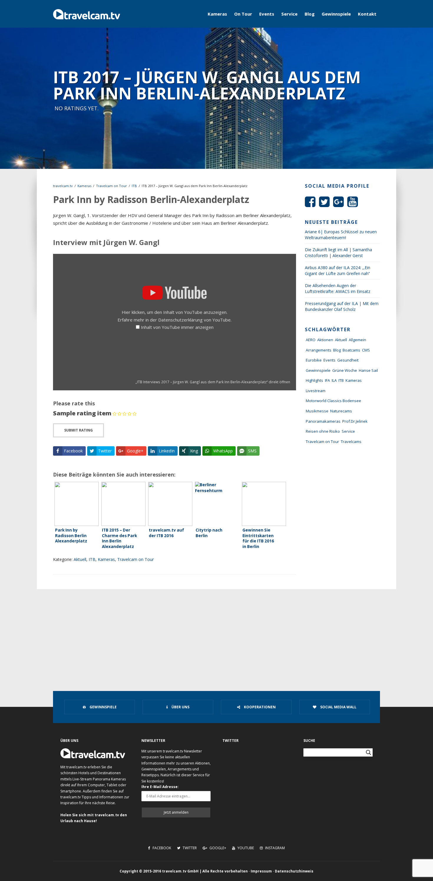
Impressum (261, 871)
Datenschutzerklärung (180, 320)
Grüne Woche (344, 370)
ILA (334, 380)
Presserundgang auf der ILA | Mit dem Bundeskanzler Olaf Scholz (342, 306)
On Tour (243, 14)
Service (289, 14)
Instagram (274, 847)
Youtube (245, 847)
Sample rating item (82, 413)
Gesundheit (347, 360)
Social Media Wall (337, 707)
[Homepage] (86, 14)
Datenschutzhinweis (294, 871)
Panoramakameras (323, 421)
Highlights (314, 380)
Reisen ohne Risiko (323, 431)
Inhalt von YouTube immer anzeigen (177, 327)
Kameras (217, 14)
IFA (327, 380)
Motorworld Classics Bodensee (333, 400)
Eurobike (314, 360)
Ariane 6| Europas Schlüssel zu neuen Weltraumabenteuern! (341, 234)
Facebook (161, 847)
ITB (134, 186)
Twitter (189, 847)
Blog (310, 14)
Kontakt (367, 14)
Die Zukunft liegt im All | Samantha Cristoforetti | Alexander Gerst (338, 252)
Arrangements (318, 350)
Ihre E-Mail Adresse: (160, 786)
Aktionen (325, 339)
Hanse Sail (368, 370)
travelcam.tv (63, 186)
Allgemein (357, 339)
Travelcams (351, 441)
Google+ (217, 847)
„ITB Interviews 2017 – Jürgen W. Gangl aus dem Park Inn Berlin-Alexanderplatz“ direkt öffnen (212, 381)
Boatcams (351, 350)
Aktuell (80, 559)
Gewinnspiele (336, 14)
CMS (366, 350)
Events (266, 14)
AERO (310, 339)
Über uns (180, 707)
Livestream (315, 390)
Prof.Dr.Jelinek (355, 421)
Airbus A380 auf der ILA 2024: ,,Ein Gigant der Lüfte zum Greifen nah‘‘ (337, 270)
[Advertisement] (216, 633)
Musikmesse (317, 411)
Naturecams (341, 411)
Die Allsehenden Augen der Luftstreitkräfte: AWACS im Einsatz (337, 288)
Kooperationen (259, 707)
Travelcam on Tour (111, 186)
